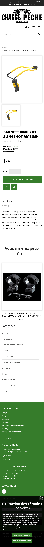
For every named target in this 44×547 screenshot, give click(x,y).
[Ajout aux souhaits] (6, 187)
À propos (5, 419)
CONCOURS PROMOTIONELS (13, 345)
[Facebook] (4, 491)
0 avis (15, 141)
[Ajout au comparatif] (14, 187)
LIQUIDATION (8, 357)
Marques (5, 413)
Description (7, 201)
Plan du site (6, 438)
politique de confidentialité (14, 529)
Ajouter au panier (22, 179)
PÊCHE (6, 374)
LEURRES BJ (8, 351)
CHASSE (6, 333)
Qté (5, 171)
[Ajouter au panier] (38, 267)
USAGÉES (7, 391)
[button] (40, 498)
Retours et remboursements (13, 425)
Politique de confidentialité (12, 432)
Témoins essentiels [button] (22, 541)
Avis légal (5, 428)
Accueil (4, 47)
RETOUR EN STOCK (10, 386)
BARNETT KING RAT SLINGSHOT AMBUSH (20, 50)
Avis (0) (5, 205)
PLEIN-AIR (7, 368)
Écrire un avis (25, 141)
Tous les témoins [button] (22, 535)
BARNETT (17, 146)
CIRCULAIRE (8, 339)
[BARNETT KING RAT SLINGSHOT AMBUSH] (11, 115)
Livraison (5, 422)
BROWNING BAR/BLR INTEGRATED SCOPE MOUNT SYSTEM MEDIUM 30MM (22, 314)
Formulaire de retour (10, 435)
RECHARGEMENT (9, 380)
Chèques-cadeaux (9, 416)
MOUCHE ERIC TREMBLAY (12, 362)
